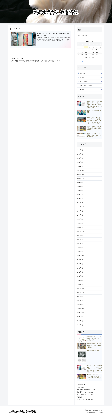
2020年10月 (80, 313)
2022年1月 (80, 284)
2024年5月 (80, 215)
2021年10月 (80, 292)
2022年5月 (80, 276)
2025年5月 (80, 190)
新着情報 (91, 73)
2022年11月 (80, 256)
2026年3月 (80, 162)
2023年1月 (80, 252)
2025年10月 (80, 178)
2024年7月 (80, 211)
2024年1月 (80, 227)
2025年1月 (80, 199)
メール (100, 410)
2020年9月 (80, 317)
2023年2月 (80, 247)
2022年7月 (80, 268)
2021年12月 (80, 288)
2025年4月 (80, 195)
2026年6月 (80, 154)
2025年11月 (80, 174)
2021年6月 (80, 304)
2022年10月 (80, 260)
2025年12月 (80, 170)
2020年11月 (80, 308)
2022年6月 (80, 272)
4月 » (82, 61)
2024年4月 (80, 219)
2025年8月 (80, 186)
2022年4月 (80, 280)
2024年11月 (80, 207)
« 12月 (79, 61)
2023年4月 (80, 239)
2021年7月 (80, 300)
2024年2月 (80, 223)
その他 (91, 89)
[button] (100, 35)
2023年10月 (80, 231)
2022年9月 (80, 264)
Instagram (95, 410)
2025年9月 (80, 182)
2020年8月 (80, 321)
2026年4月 (80, 158)
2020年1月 (80, 325)
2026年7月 (80, 150)
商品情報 (91, 77)
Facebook (88, 410)
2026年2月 (80, 166)
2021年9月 (80, 296)
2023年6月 (80, 235)
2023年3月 (80, 243)
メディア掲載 (91, 81)
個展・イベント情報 (91, 85)
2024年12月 (80, 203)
